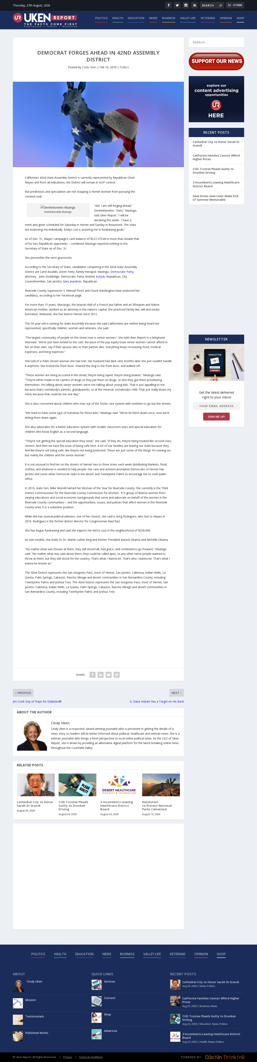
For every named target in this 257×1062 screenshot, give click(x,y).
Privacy (67, 1057)
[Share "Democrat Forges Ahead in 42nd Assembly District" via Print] (117, 675)
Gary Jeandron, (72, 281)
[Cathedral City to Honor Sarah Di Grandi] (36, 785)
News (153, 18)
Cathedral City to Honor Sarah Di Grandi (35, 803)
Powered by (191, 1057)
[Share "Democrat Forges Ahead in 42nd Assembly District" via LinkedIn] (101, 675)
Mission (30, 1000)
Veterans (208, 18)
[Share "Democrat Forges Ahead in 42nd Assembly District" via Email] (109, 675)
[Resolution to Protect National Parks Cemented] (161, 785)
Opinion (226, 18)
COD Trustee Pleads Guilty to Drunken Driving (73, 805)
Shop (240, 18)
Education (136, 18)
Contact (109, 998)
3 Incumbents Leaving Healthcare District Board (116, 805)
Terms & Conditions (91, 1057)
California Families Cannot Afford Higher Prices (216, 157)
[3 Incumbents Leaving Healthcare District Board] (119, 785)
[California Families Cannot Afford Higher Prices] (175, 1001)
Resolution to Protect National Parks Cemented (157, 805)
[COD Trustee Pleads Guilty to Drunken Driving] (77, 785)
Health (117, 18)
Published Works (36, 1033)
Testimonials (34, 1016)
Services (109, 981)
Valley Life (188, 18)
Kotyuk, (101, 276)
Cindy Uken (89, 67)
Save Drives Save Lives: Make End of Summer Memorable (215, 198)
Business (168, 18)
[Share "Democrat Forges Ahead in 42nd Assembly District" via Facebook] (93, 675)
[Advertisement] (156, 235)
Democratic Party (121, 272)
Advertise (110, 1031)
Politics (101, 18)
